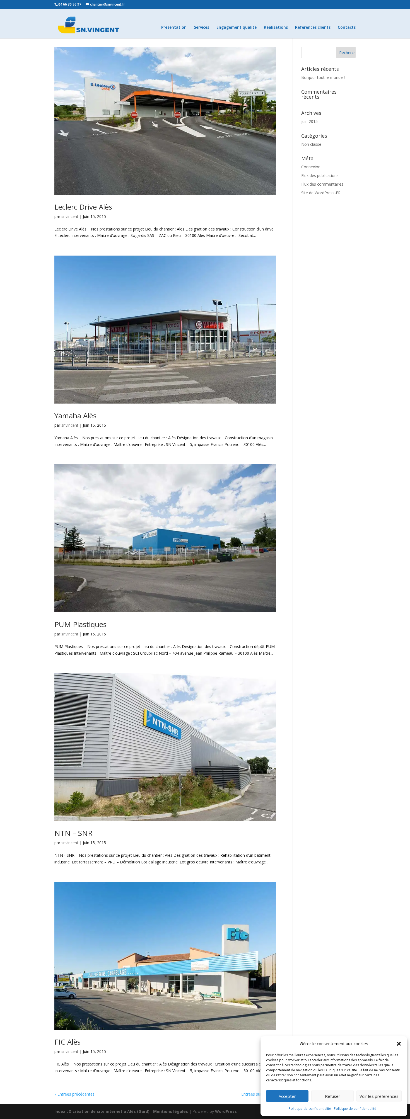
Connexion (310, 166)
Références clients (313, 27)
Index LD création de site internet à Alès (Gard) (101, 1111)
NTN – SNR (73, 833)
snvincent (69, 216)
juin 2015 (309, 121)
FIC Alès (67, 1042)
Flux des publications (320, 175)
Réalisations (276, 27)
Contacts (347, 27)
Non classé (311, 144)
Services (201, 27)
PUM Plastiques (80, 624)
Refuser (332, 1096)
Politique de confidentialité (310, 1108)
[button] (399, 1044)
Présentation (174, 27)
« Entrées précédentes (74, 1094)
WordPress (226, 1111)
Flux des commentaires (322, 184)
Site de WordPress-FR (321, 192)
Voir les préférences (379, 1096)
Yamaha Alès (75, 416)
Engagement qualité (236, 27)
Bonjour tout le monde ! (323, 77)
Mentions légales (170, 1111)
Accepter (287, 1096)
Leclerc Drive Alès (83, 207)
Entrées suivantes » (258, 1094)
